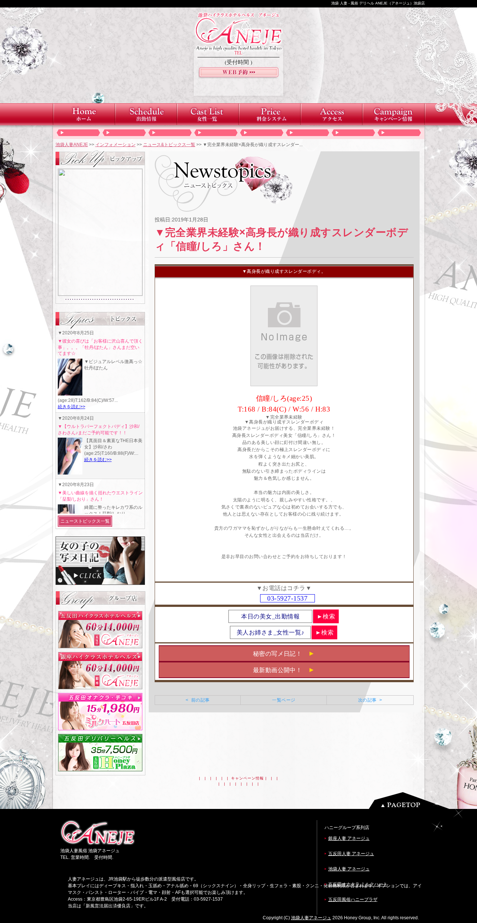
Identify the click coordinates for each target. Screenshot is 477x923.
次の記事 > (370, 700)
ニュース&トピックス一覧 (169, 144)
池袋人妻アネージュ (311, 917)
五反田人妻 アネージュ (351, 853)
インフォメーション (115, 144)
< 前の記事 (197, 700)
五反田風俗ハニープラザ (353, 899)
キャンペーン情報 (247, 778)
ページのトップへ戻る (411, 800)
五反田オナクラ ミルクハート (358, 884)
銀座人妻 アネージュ (349, 838)
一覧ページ (283, 700)
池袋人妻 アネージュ (349, 869)
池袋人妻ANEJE (72, 144)
